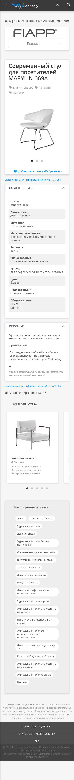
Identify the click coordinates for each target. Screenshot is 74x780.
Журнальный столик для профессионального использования (31, 634)
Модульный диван (27, 582)
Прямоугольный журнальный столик (33, 621)
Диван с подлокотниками (31, 575)
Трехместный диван (28, 567)
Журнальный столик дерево (33, 601)
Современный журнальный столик (37, 552)
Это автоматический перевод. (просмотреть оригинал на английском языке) (36, 373)
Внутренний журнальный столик (35, 559)
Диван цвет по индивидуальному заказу (36, 647)
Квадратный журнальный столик (35, 656)
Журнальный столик (28, 526)
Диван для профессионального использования (34, 592)
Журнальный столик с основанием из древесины (36, 665)
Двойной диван (26, 533)
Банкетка (22, 682)
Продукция (35, 44)
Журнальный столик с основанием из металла (36, 610)
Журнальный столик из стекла (34, 674)
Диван (20, 518)
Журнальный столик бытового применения (34, 543)
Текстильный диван (42, 518)
